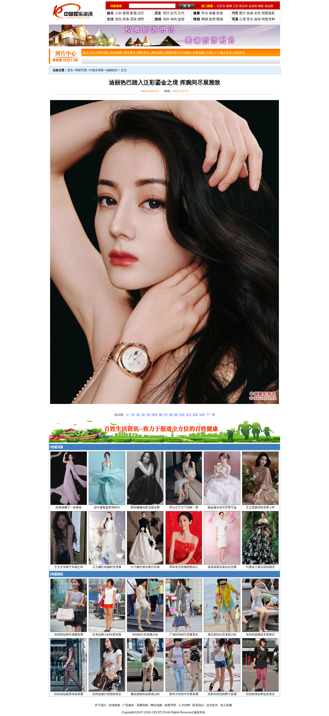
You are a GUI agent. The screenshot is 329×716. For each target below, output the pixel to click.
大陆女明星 (96, 70)
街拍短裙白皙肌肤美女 (106, 694)
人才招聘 (184, 705)
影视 (133, 13)
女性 (257, 13)
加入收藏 (226, 705)
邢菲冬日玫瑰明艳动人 (183, 567)
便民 (141, 19)
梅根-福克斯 (265, 6)
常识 (204, 13)
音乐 (250, 19)
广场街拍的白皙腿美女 (183, 634)
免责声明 (170, 705)
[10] (181, 414)
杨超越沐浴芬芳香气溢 (222, 507)
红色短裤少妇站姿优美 (106, 634)
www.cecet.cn (150, 91)
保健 (212, 13)
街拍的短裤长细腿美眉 (68, 634)
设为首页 (212, 705)
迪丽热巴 (112, 70)
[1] (138, 414)
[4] (153, 414)
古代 (181, 13)
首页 (70, 70)
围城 (219, 19)
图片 (242, 13)
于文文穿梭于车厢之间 (68, 567)
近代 (173, 13)
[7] (165, 414)
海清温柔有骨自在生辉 (222, 567)
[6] (160, 414)
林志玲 (243, 6)
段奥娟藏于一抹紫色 (69, 507)
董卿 (229, 6)
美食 (126, 19)
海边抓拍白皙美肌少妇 (222, 634)
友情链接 (114, 705)
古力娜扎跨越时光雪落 (106, 567)
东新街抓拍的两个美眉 (222, 694)
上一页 (130, 414)
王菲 (235, 6)
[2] (143, 414)
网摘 (204, 19)
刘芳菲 (221, 6)
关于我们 (100, 705)
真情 (212, 19)
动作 (166, 19)
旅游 (257, 19)
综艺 (141, 13)
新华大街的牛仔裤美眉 (183, 694)
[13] (202, 414)
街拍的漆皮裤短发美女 (260, 694)
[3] (148, 414)
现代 (166, 13)
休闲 (173, 19)
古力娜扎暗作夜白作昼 (145, 567)
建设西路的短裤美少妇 (145, 694)
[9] (176, 414)
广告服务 (128, 705)
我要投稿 (142, 705)
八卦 (118, 13)
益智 (181, 19)
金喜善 (253, 6)
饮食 (219, 13)
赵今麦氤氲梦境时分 (107, 507)
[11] (188, 414)
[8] (170, 414)
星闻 (126, 13)
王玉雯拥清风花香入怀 (260, 507)
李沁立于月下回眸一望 (183, 507)
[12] (195, 414)
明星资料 (268, 19)
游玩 (118, 19)
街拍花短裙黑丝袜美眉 (68, 694)
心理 (242, 19)
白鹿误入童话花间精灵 (260, 567)
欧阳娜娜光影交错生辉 (145, 507)
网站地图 (156, 705)
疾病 (250, 13)
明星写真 (81, 70)
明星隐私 (268, 13)
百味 (133, 19)
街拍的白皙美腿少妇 (145, 634)
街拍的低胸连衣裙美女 (260, 634)
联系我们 (198, 705)
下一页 (210, 414)
